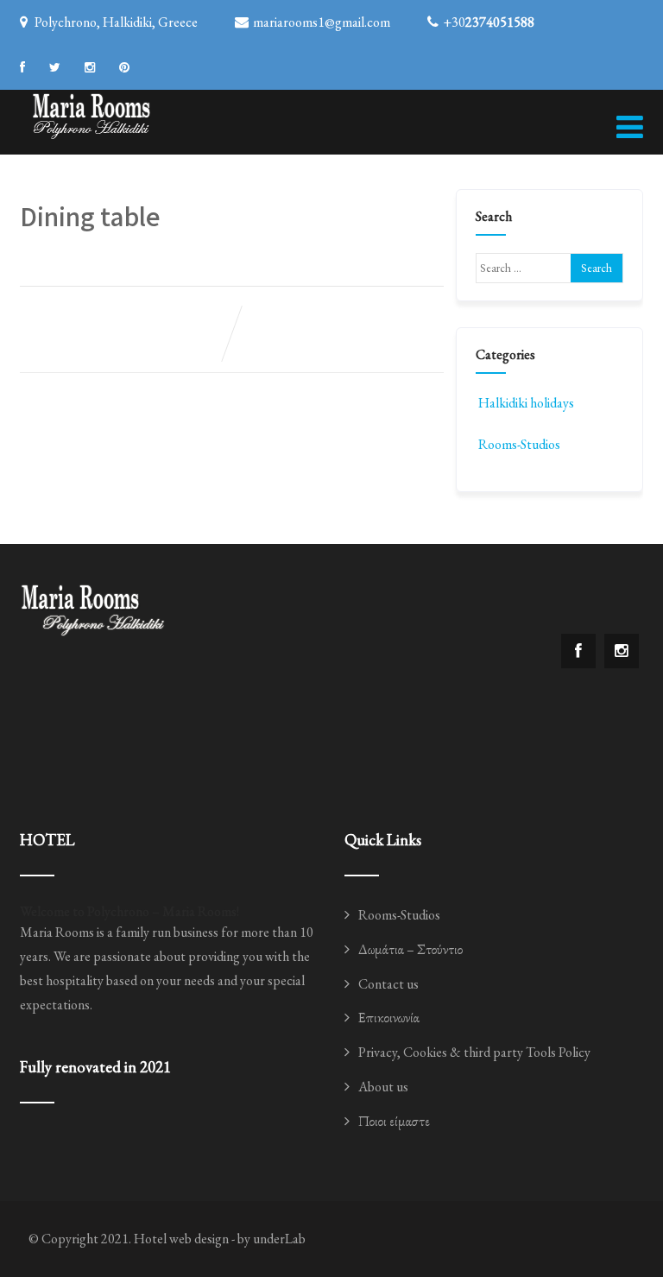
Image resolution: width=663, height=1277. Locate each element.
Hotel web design (181, 1239)
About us (383, 1087)
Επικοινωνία (389, 1017)
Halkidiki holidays (526, 403)
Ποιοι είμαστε (394, 1121)
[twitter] (54, 67)
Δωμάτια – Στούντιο (410, 949)
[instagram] (90, 67)
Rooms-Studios (519, 444)
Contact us (388, 984)
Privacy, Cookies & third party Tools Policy (474, 1052)
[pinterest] (124, 67)
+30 (488, 22)
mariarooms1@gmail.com (321, 22)
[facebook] (22, 67)
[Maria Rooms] (91, 114)
